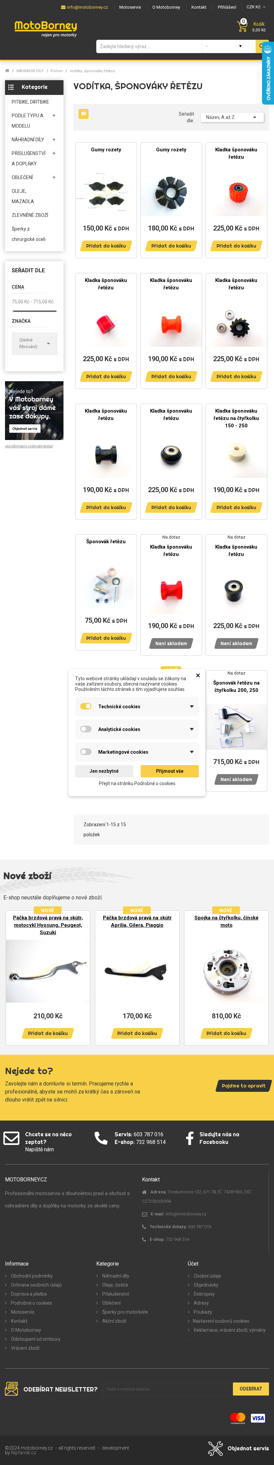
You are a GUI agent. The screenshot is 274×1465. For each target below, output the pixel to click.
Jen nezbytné (104, 771)
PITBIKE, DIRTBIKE (30, 102)
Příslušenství (115, 1294)
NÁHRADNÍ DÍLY (28, 139)
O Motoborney (25, 1330)
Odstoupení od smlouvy (35, 1339)
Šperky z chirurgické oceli (28, 234)
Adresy (201, 1303)
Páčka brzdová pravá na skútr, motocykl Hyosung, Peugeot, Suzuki (48, 925)
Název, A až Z (232, 117)
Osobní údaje (207, 1276)
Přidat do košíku (106, 246)
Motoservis (22, 1312)
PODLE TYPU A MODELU (27, 121)
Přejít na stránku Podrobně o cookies (137, 783)
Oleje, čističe (114, 1285)
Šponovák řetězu (106, 542)
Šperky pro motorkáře (124, 1312)
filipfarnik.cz (23, 1452)
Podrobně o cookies (31, 1303)
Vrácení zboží (24, 1348)
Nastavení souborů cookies (221, 1321)
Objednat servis (248, 1448)
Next (260, 977)
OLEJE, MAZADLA (23, 196)
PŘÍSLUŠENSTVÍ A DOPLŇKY (28, 158)
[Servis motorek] (34, 410)
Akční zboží (113, 1321)
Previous (13, 977)
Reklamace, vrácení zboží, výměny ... (227, 1334)
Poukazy (202, 1312)
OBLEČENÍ (22, 177)
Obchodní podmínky (31, 1276)
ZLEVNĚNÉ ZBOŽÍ (30, 215)
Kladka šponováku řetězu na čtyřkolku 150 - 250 (236, 418)
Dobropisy (204, 1294)
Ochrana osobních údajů (36, 1285)
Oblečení (111, 1303)
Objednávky (206, 1285)
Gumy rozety (106, 150)
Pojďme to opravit (244, 1086)
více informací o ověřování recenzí (29, 446)
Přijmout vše (169, 771)
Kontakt (18, 1321)
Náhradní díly (115, 1276)
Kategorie (34, 87)
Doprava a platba (28, 1294)
